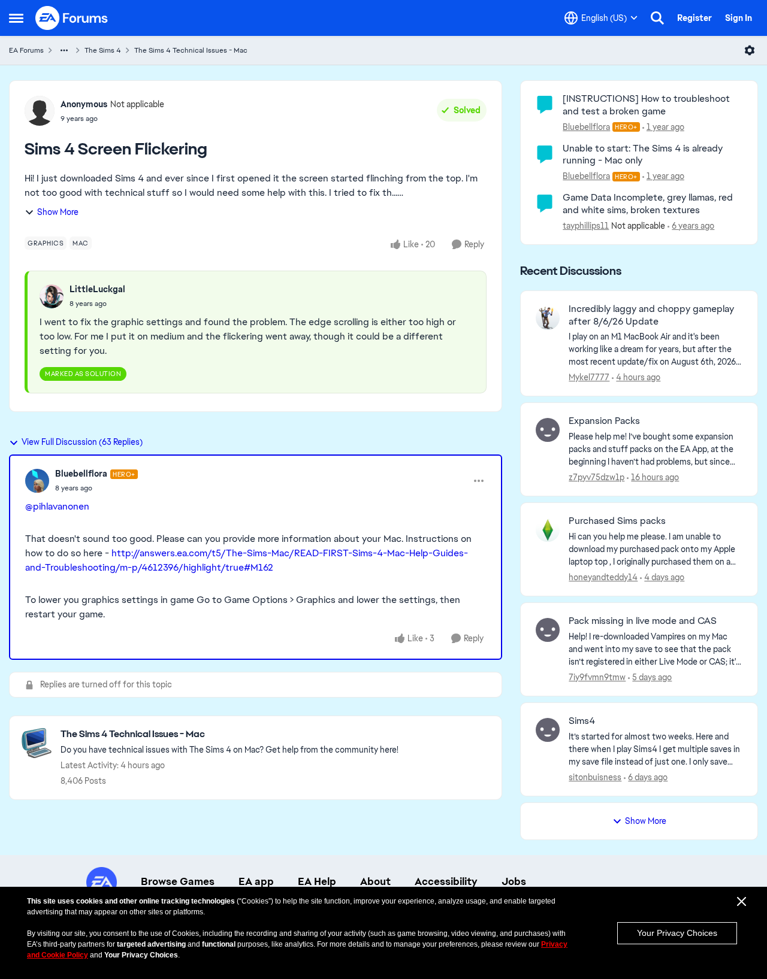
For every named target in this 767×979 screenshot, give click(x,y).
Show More (57, 212)
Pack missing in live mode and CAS (643, 621)
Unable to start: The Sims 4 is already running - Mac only (643, 154)
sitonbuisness (595, 777)
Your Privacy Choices (677, 933)
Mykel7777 (589, 377)
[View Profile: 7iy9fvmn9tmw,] (548, 630)
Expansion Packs (604, 421)
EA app (256, 881)
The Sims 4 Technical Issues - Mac (190, 50)
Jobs (514, 881)
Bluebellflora (81, 473)
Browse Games (178, 881)
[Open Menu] (749, 50)
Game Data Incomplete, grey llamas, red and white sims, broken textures (648, 203)
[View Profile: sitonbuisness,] (548, 730)
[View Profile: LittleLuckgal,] (52, 296)
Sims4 (582, 721)
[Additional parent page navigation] (64, 50)
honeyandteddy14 (603, 577)
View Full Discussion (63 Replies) (82, 442)
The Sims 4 (102, 50)
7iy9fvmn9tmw (597, 677)
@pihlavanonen (57, 506)
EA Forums (26, 50)
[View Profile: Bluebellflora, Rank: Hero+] (37, 481)
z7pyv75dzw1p (596, 477)
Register (694, 18)
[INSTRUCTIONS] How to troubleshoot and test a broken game (646, 104)
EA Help (317, 881)
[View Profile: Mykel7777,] (548, 318)
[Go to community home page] (71, 18)
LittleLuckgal (97, 289)
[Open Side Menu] (16, 18)
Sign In (738, 18)
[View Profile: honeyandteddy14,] (548, 530)
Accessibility (446, 881)
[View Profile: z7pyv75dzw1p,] (548, 430)
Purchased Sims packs (617, 521)
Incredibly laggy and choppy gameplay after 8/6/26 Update (651, 315)
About (375, 881)
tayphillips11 (586, 225)
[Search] (657, 18)
